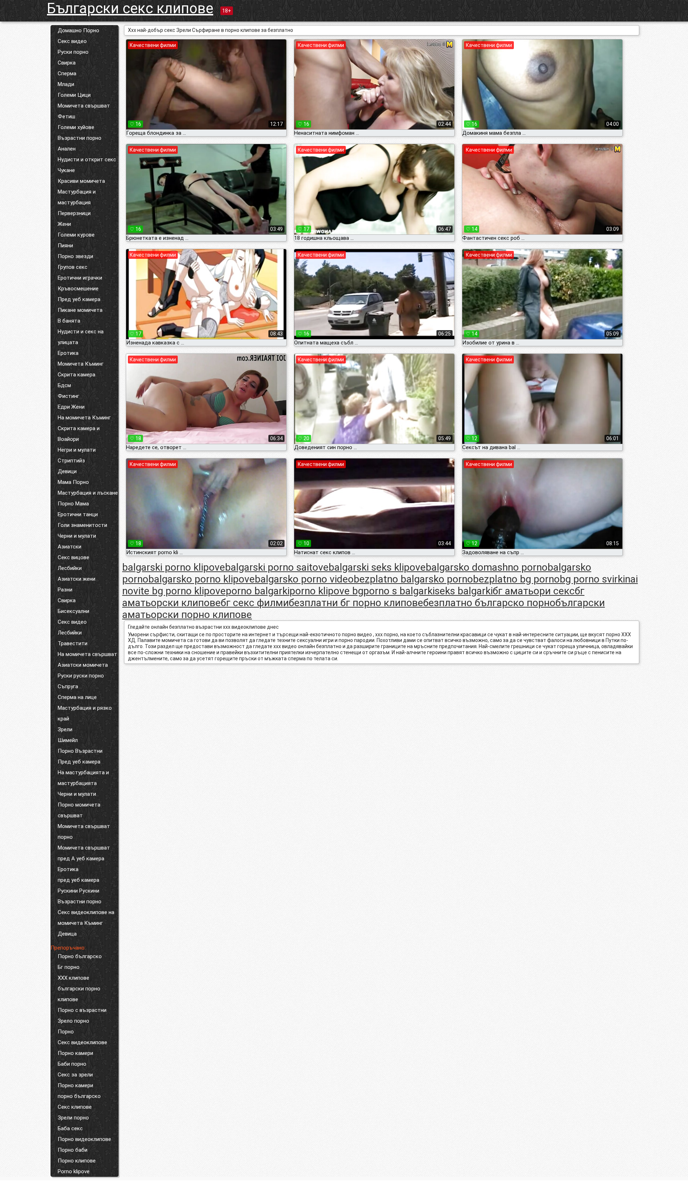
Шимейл (68, 740)
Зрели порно (73, 1117)
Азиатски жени (76, 579)
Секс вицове (73, 557)
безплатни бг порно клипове (356, 603)
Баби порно (72, 1064)
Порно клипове (77, 1160)
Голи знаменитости (82, 525)
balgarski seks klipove (377, 567)
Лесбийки (70, 568)
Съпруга (68, 686)
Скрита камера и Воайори (79, 433)
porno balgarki (258, 591)
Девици (67, 471)
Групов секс (72, 267)
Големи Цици (74, 95)
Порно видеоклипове (84, 1139)
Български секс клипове (130, 8)
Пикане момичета (80, 310)
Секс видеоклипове (82, 1042)
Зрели (65, 729)
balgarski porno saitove (277, 567)
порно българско (79, 1096)
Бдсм (64, 385)
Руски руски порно (81, 675)
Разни (65, 589)
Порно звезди (75, 256)
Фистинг (68, 396)
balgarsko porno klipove (201, 579)
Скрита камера (76, 374)
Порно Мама (73, 503)
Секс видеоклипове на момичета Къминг (86, 917)
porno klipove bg (326, 591)
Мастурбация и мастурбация (77, 197)
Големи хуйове (76, 127)
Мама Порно (73, 482)
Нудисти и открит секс (87, 159)
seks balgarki (464, 591)
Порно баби (72, 1150)
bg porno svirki (592, 579)
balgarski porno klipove (173, 567)
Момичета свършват (84, 106)
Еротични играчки (80, 278)
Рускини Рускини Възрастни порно (79, 896)
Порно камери (75, 1053)
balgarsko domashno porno (487, 567)
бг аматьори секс (534, 591)
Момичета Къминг (81, 364)
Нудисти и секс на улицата (81, 337)
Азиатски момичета (83, 665)
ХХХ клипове (73, 978)
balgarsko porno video (304, 579)
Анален (67, 149)
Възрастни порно (79, 138)
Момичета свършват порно (84, 831)
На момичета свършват (87, 654)
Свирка (67, 63)
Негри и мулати (77, 450)
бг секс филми (255, 603)
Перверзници (74, 213)
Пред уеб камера (79, 299)
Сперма (67, 73)
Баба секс (70, 1128)
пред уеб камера (78, 880)
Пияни (65, 245)
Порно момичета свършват (79, 810)
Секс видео (72, 41)
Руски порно (73, 52)
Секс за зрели (75, 1074)
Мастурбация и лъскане (88, 493)
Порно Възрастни (80, 751)
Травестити (72, 643)
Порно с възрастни (82, 1010)
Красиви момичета (81, 181)
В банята (69, 321)
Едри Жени (71, 407)
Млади (66, 84)
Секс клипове (75, 1107)
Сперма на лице (77, 697)
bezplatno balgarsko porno (413, 579)
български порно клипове (79, 994)
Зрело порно (73, 1021)
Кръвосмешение (78, 288)
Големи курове (76, 235)
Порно (66, 1031)
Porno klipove (74, 1171)
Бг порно (69, 967)
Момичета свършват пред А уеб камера (84, 853)
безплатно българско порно (489, 603)
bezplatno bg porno (516, 579)
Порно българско (80, 956)
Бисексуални (73, 611)
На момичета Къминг (84, 417)
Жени (64, 224)
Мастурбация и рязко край (85, 713)
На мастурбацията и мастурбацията (83, 777)
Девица (67, 934)
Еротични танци (78, 514)
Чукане (66, 170)
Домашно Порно (78, 30)
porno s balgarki (399, 591)
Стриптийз (71, 460)
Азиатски (69, 546)
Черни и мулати (77, 536)
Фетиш (66, 116)
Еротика (68, 353)
